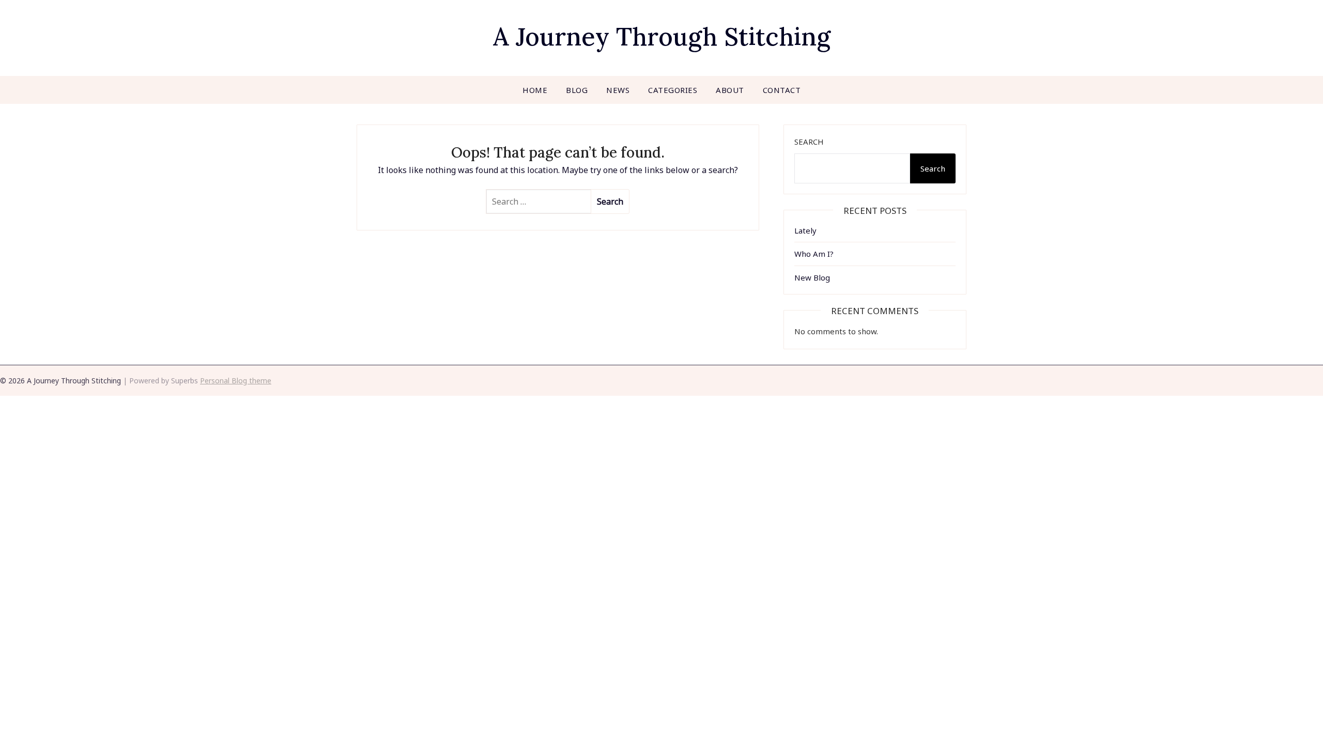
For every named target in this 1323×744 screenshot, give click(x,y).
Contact (782, 90)
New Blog (812, 277)
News (617, 90)
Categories (672, 90)
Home (534, 90)
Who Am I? (814, 254)
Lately (805, 230)
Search (809, 141)
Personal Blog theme (235, 380)
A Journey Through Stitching (661, 36)
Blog (577, 90)
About (730, 90)
